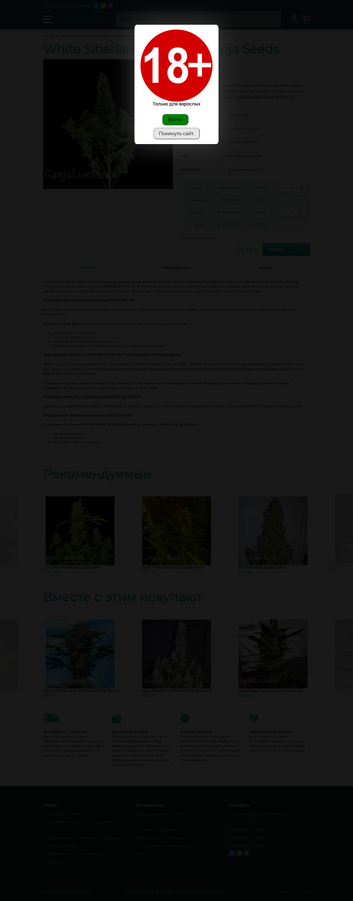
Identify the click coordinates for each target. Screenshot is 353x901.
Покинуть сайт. (177, 133)
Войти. (175, 119)
